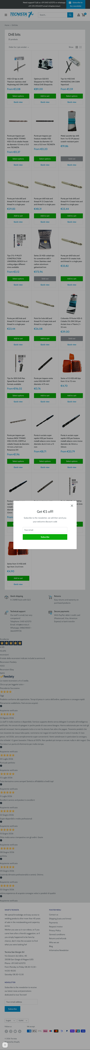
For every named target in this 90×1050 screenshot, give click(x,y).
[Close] (72, 505)
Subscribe (45, 537)
